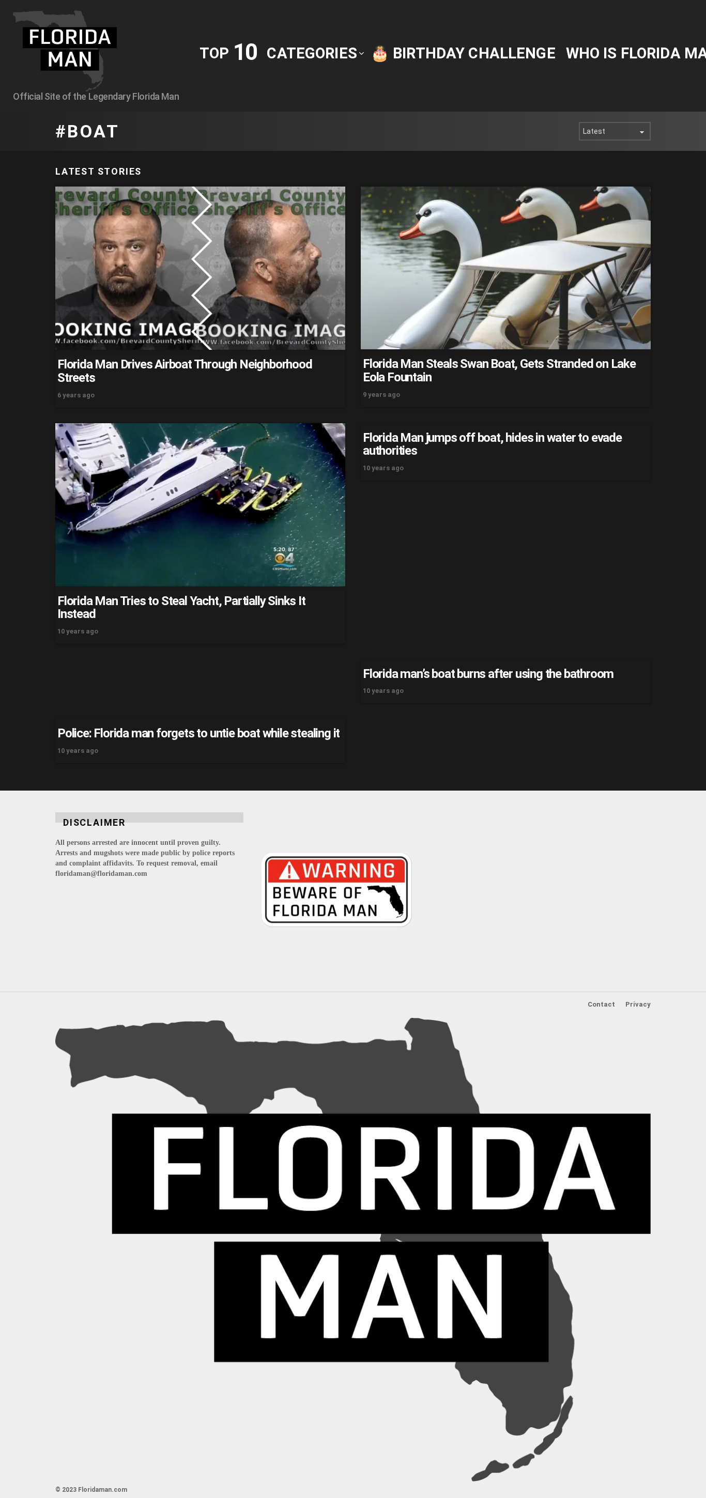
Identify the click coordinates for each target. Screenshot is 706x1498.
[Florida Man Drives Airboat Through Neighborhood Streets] (200, 268)
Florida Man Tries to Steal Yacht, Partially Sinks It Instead (181, 608)
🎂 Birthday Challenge (463, 53)
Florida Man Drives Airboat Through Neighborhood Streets (184, 371)
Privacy (638, 1004)
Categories (312, 53)
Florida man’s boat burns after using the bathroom (488, 674)
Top (227, 52)
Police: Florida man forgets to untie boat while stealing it (198, 733)
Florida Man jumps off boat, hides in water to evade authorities (492, 444)
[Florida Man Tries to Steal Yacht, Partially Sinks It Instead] (200, 504)
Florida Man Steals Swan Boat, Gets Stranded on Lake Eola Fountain (499, 370)
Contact (601, 1004)
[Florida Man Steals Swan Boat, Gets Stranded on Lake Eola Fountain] (506, 268)
